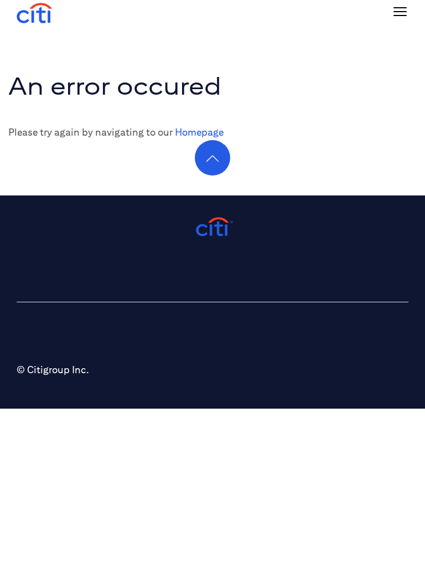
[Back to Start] (34, 12)
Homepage (199, 132)
